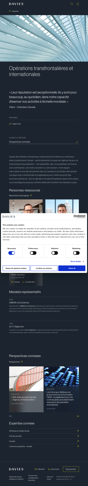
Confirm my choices (44, 268)
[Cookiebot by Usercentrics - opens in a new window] (75, 216)
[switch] (33, 253)
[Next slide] (78, 416)
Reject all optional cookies (16, 268)
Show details (75, 261)
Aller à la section (17, 138)
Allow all (71, 268)
